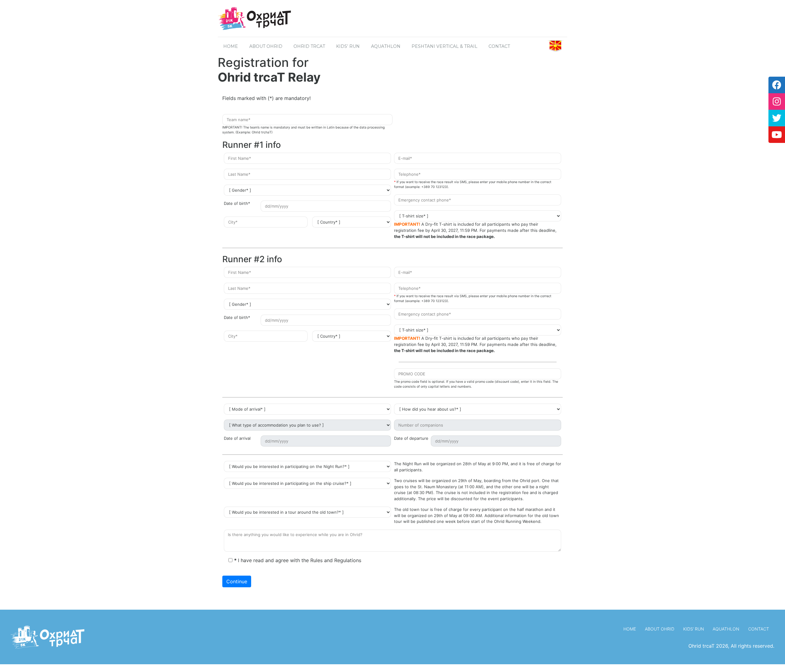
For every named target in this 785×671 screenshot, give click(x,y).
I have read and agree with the (297, 560)
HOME (230, 46)
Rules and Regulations (335, 560)
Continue (236, 581)
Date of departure (411, 438)
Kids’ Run (348, 46)
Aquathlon (385, 46)
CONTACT (499, 46)
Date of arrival (237, 438)
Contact (758, 628)
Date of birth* (237, 203)
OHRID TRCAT (309, 46)
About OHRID (265, 46)
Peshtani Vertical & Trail (444, 46)
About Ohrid (659, 628)
